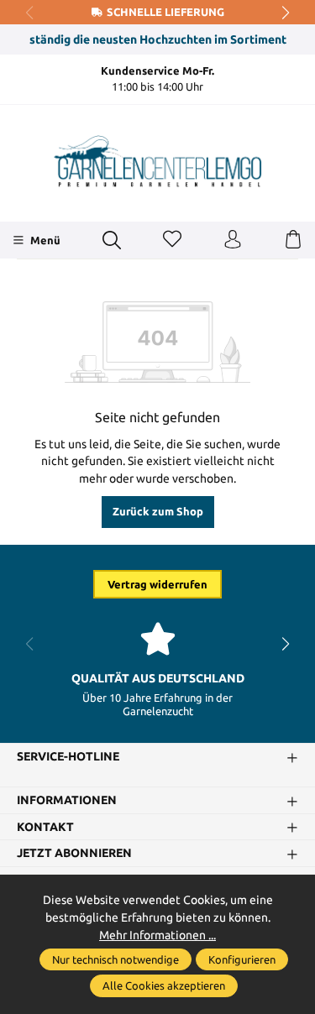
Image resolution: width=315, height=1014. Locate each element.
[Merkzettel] (172, 240)
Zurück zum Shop (158, 511)
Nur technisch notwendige (115, 959)
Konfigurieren (242, 959)
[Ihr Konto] (232, 240)
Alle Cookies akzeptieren (163, 985)
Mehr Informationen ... (157, 935)
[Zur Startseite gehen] (158, 161)
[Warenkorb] (293, 240)
